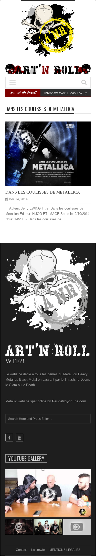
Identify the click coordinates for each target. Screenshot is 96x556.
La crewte (38, 550)
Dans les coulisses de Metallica (42, 192)
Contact (21, 550)
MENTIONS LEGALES (64, 550)
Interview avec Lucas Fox (63, 93)
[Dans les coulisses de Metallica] (52, 153)
